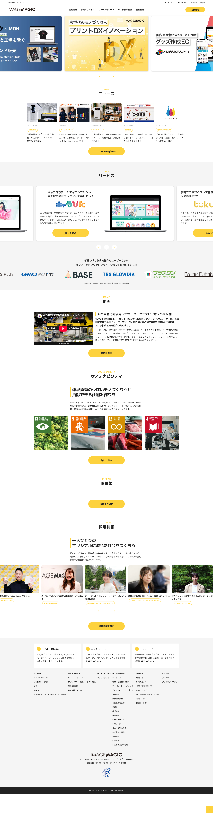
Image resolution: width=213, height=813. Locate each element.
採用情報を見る (106, 626)
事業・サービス (88, 9)
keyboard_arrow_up (209, 809)
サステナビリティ (106, 9)
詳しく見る (106, 460)
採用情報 (140, 9)
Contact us (193, 2)
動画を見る (106, 353)
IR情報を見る (106, 504)
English (202, 2)
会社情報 (73, 9)
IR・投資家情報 (125, 9)
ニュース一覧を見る (106, 151)
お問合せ (195, 9)
